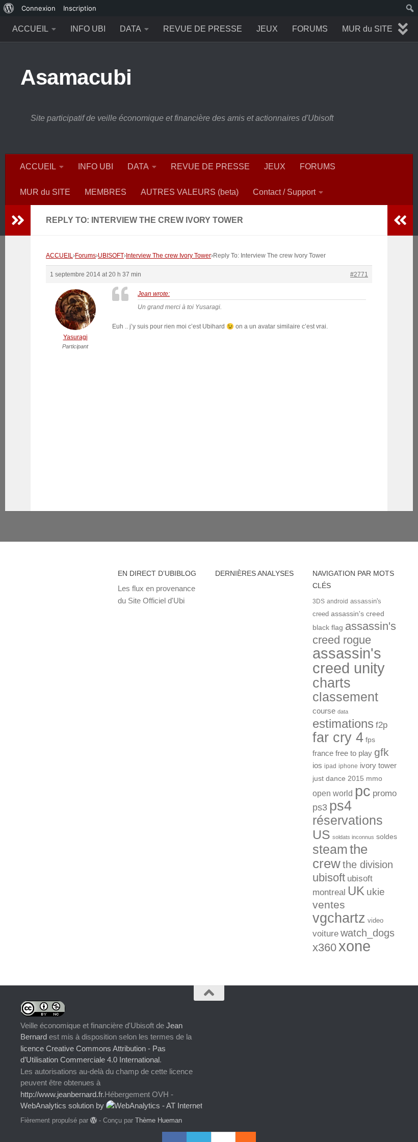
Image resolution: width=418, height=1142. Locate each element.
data (342, 711)
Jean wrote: (154, 293)
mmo (374, 778)
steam (330, 849)
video (375, 920)
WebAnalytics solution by (63, 1105)
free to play (353, 753)
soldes (386, 837)
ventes (328, 904)
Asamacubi (76, 77)
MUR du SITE (367, 28)
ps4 (340, 806)
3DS (318, 601)
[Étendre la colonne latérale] (18, 220)
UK (356, 891)
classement (345, 697)
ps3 (319, 807)
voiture (325, 933)
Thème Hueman (158, 1120)
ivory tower (378, 766)
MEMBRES (105, 192)
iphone (348, 766)
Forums (85, 255)
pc (363, 791)
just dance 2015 (338, 778)
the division (368, 864)
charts (331, 683)
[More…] (241, 1137)
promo (385, 793)
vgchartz (338, 918)
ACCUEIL (30, 28)
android (337, 601)
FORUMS (310, 28)
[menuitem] (9, 8)
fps (370, 740)
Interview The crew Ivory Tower (168, 255)
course (323, 710)
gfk (381, 752)
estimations (343, 723)
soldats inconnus (353, 837)
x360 (324, 947)
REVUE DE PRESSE (202, 28)
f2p (381, 725)
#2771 (359, 274)
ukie (376, 891)
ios (317, 765)
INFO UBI (88, 28)
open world (332, 793)
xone (354, 946)
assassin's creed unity (348, 660)
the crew (340, 856)
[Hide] (251, 1137)
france (322, 753)
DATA (130, 28)
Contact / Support (284, 192)
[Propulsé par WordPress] (93, 1120)
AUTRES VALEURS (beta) (190, 192)
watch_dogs (368, 932)
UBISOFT (111, 255)
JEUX (267, 28)
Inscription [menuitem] (79, 8)
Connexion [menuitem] (38, 8)
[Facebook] (174, 1137)
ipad (330, 766)
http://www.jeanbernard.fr (61, 1094)
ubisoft (328, 877)
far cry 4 (337, 737)
